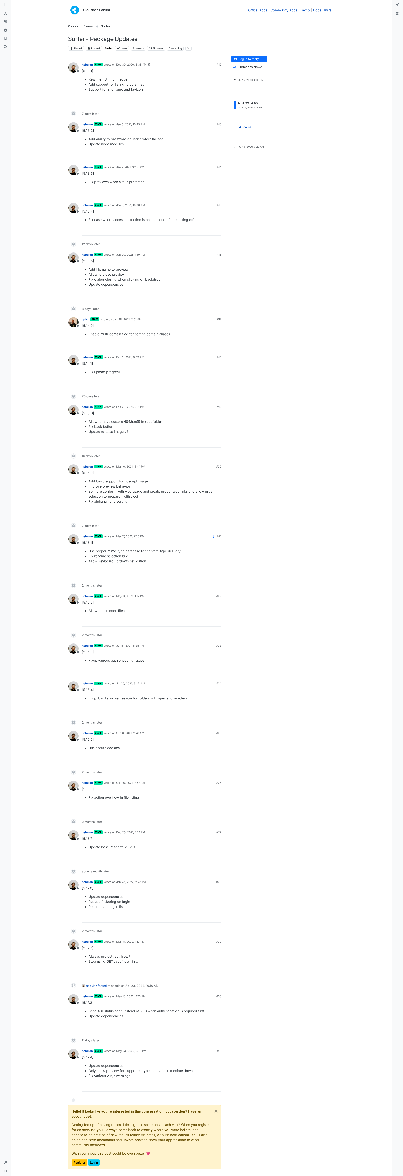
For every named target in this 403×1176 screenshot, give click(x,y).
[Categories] (5, 5)
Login (94, 1162)
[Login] (397, 5)
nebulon (87, 64)
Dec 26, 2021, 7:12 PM (130, 832)
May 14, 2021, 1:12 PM (130, 596)
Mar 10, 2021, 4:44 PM (130, 466)
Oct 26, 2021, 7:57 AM (130, 782)
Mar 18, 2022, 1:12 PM (130, 941)
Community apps (283, 10)
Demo (305, 10)
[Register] (397, 13)
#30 (218, 996)
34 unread (244, 127)
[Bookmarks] (5, 38)
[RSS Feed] (188, 48)
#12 (219, 64)
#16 (219, 254)
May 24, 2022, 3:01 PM (131, 1051)
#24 (218, 683)
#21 (219, 536)
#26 (218, 782)
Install (328, 10)
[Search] (5, 47)
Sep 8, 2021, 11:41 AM (130, 733)
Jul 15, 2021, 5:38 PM (130, 645)
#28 (218, 882)
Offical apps (257, 10)
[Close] (216, 1111)
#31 (219, 1051)
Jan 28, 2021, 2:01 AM (127, 319)
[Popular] (5, 30)
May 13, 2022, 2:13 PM (131, 996)
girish (85, 319)
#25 (218, 733)
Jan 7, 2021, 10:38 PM (130, 167)
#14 (219, 167)
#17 (219, 319)
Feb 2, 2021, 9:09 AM (130, 357)
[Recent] (5, 13)
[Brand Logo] (75, 10)
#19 (219, 406)
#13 (219, 124)
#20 (218, 466)
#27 (218, 832)
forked (102, 985)
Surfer (109, 48)
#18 (219, 357)
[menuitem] (397, 5)
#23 (218, 645)
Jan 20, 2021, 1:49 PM (130, 254)
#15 (219, 205)
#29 (218, 941)
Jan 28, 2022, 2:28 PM (131, 882)
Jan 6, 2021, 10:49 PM (130, 124)
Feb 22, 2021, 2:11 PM (130, 406)
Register (79, 1162)
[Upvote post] (212, 100)
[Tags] (5, 21)
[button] (5, 1162)
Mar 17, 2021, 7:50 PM (130, 536)
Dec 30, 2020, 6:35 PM (131, 64)
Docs (317, 10)
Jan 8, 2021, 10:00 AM (130, 205)
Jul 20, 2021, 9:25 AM (130, 683)
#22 (218, 596)
